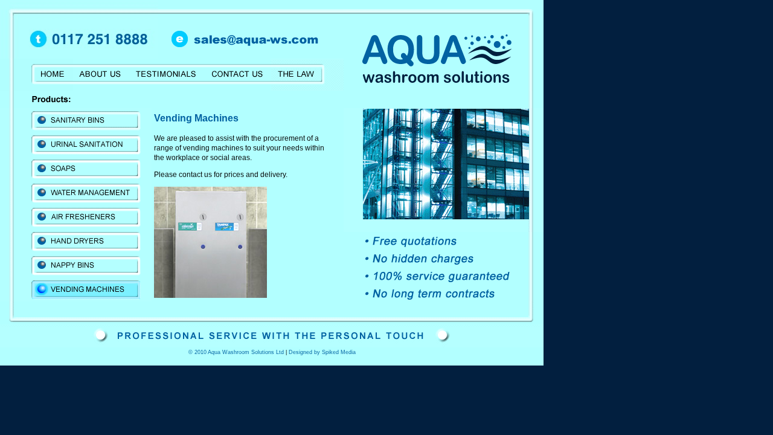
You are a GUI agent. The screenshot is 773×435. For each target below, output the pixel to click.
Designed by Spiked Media (322, 352)
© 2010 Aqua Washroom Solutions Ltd (236, 352)
